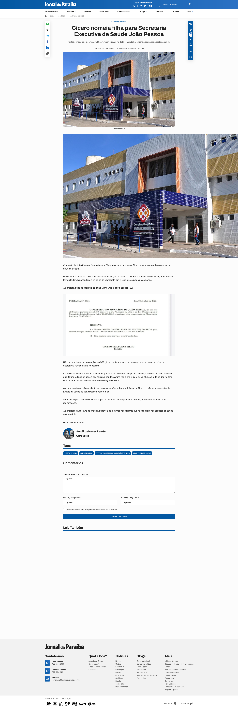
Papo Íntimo (142, 678)
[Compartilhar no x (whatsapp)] (47, 30)
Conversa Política (144, 664)
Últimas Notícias (51, 12)
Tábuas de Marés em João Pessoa (179, 664)
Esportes (70, 12)
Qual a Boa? (104, 12)
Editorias (159, 12)
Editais (176, 12)
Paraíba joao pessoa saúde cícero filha (113, 453)
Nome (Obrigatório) (72, 497)
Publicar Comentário (119, 517)
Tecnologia (119, 684)
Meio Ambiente (121, 687)
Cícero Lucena (70, 453)
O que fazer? (94, 664)
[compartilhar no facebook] (47, 41)
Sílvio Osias (141, 670)
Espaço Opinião (171, 690)
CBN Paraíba (170, 675)
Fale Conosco (171, 684)
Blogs (142, 12)
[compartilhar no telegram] (47, 36)
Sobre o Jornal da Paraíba (175, 670)
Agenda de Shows (96, 661)
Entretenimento (123, 12)
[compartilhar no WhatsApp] (47, 24)
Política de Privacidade (174, 687)
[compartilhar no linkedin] (47, 47)
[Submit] (190, 4)
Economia (119, 667)
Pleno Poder (142, 667)
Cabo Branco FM (172, 672)
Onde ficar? (93, 670)
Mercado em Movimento (147, 675)
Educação (119, 670)
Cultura (118, 664)
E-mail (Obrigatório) (130, 497)
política (62, 16)
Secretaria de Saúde (142, 453)
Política (87, 12)
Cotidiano (119, 678)
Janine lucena (86, 453)
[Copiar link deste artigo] (47, 53)
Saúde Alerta (142, 672)
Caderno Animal (143, 661)
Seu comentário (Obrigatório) (76, 474)
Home (51, 16)
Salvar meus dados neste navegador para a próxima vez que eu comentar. (92, 509)
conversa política (77, 16)
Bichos (118, 661)
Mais (189, 12)
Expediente (169, 678)
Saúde (118, 681)
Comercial (169, 681)
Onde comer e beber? (97, 667)
